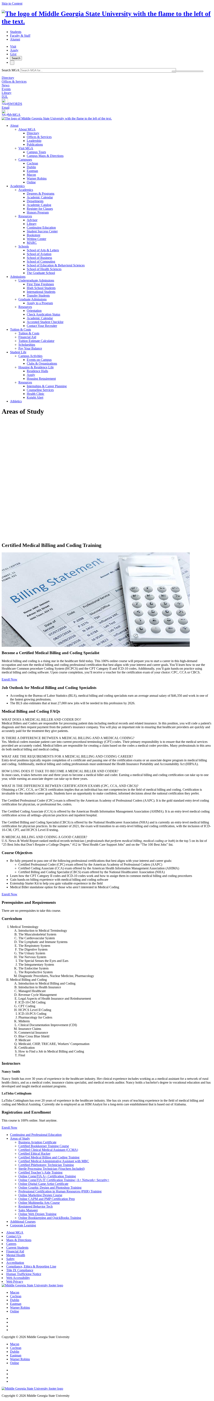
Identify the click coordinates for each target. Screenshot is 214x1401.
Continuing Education (41, 227)
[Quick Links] (12, 62)
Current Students (17, 1247)
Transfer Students (38, 295)
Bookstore (33, 235)
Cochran (32, 163)
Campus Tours (36, 152)
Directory (8, 78)
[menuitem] (111, 154)
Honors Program (38, 212)
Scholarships (26, 344)
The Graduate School (41, 273)
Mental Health (15, 1255)
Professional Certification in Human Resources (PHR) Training (60, 1191)
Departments (35, 201)
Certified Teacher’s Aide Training (40, 1172)
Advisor (32, 220)
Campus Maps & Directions (45, 156)
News (5, 85)
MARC (32, 242)
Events (6, 89)
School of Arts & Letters (43, 250)
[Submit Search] (187, 71)
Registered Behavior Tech (35, 1206)
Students (15, 32)
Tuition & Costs (20, 329)
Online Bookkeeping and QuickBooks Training (49, 1218)
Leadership (34, 140)
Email (5, 107)
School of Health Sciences (44, 269)
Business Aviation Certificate (37, 1142)
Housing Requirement (41, 378)
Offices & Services (14, 81)
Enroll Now (9, 679)
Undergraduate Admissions (36, 280)
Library (6, 93)
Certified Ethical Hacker (34, 1153)
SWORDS (15, 104)
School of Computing (41, 261)
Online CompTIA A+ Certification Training (47, 1176)
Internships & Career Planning (47, 386)
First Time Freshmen (40, 284)
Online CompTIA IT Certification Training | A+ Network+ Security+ (63, 1180)
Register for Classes (40, 208)
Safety (10, 1259)
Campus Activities (30, 356)
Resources (25, 216)
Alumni (15, 39)
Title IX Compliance (19, 1270)
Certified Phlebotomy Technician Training (46, 1165)
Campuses (25, 159)
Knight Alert (35, 397)
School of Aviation (39, 254)
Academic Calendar (40, 197)
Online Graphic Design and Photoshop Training (50, 1187)
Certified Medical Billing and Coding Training (48, 1157)
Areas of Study (20, 1138)
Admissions (17, 276)
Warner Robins (37, 178)
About (14, 125)
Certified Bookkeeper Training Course (43, 1146)
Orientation (34, 310)
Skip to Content (12, 3)
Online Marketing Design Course (40, 1195)
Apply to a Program (40, 303)
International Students (41, 292)
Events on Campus (39, 359)
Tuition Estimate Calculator (36, 341)
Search (16, 58)
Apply (14, 50)
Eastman (32, 171)
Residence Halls (37, 371)
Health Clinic (35, 393)
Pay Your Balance (30, 348)
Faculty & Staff (20, 35)
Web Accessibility (18, 1278)
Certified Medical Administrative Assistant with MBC (53, 1161)
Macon (31, 174)
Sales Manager (28, 1210)
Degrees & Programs (40, 193)
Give (13, 54)
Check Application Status (43, 314)
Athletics (16, 401)
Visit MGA (25, 148)
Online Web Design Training (37, 1214)
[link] (32, 1285)
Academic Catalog (39, 205)
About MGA (27, 129)
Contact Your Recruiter (42, 325)
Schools (23, 246)
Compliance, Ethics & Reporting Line (31, 1266)
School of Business (39, 258)
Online (31, 182)
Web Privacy (14, 1281)
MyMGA (14, 114)
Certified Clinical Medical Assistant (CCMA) (48, 1150)
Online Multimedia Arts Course (39, 1202)
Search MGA (10, 70)
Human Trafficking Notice (23, 1274)
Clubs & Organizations (42, 363)
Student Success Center (42, 231)
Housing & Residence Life (36, 367)
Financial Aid (27, 337)
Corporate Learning (23, 1225)
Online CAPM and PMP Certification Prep (46, 1199)
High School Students (41, 288)
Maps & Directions (18, 1240)
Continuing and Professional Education (36, 1134)
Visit (13, 46)
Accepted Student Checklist (45, 322)
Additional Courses (23, 1221)
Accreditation (15, 1262)
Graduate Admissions (32, 299)
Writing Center (36, 239)
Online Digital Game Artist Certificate (43, 1184)
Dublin (31, 167)
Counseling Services (40, 390)
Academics (17, 186)
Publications (35, 144)
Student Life (18, 352)
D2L (5, 96)
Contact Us (13, 1236)
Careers (11, 1244)
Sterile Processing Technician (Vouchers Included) (51, 1168)
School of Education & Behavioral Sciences (56, 265)
